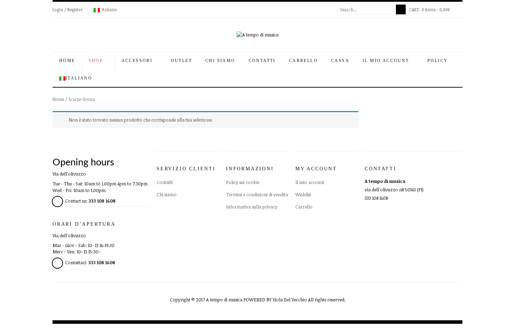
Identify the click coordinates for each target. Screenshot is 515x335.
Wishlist (303, 194)
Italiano (109, 9)
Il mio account (387, 60)
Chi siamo (220, 60)
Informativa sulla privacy (251, 207)
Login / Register (68, 9)
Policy (438, 60)
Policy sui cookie (242, 182)
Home (67, 60)
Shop (97, 60)
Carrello (303, 60)
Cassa (340, 60)
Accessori (138, 60)
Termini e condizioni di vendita (257, 194)
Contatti (262, 60)
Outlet (181, 60)
